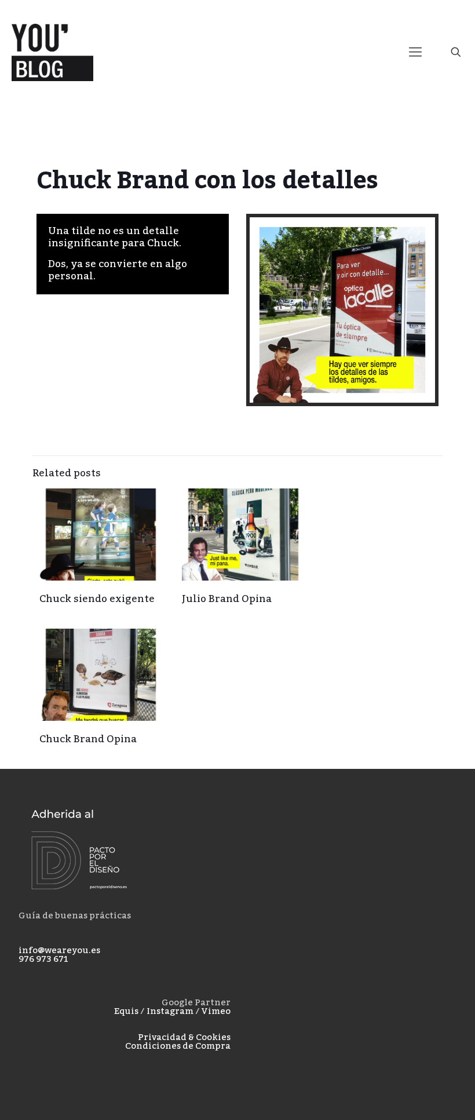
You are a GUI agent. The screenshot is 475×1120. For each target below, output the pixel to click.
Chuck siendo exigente (97, 599)
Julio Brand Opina (227, 599)
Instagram (170, 1011)
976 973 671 (43, 959)
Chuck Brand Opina (88, 739)
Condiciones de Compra (178, 1046)
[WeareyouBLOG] (52, 52)
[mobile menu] (415, 52)
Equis (126, 1011)
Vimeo (216, 1011)
